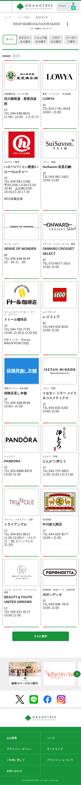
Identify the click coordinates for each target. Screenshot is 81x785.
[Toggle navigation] (6, 6)
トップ (7, 17)
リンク (51, 738)
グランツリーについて (60, 760)
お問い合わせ (14, 771)
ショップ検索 (22, 17)
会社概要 (11, 738)
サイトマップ (55, 749)
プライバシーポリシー (19, 749)
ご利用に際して (15, 760)
